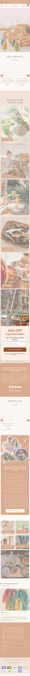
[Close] (27, 317)
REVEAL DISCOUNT (15, 349)
